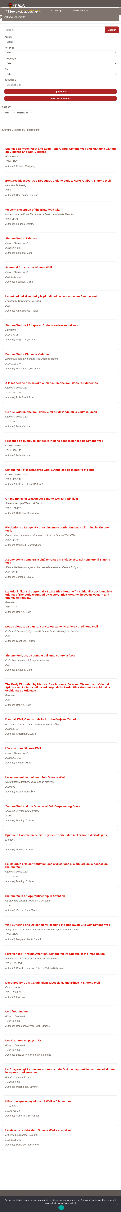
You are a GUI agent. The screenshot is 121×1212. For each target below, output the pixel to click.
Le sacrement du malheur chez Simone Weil (35, 777)
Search (112, 29)
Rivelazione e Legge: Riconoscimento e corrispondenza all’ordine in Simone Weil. (57, 529)
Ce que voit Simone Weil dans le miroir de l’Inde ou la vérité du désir (51, 412)
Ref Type (9, 48)
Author (8, 37)
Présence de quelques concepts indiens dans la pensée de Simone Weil (54, 440)
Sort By (6, 107)
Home (7, 10)
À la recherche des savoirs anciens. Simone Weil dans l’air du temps (51, 383)
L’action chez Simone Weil (23, 748)
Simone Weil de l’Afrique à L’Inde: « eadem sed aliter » (41, 325)
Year (6, 69)
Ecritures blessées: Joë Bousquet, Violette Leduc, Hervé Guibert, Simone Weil (58, 180)
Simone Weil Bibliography (24, 12)
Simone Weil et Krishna (21, 238)
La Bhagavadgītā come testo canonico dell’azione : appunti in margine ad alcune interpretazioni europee (60, 1071)
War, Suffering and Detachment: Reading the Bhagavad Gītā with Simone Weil (57, 924)
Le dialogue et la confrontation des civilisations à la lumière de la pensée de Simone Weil (56, 865)
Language (10, 58)
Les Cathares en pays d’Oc (23, 1040)
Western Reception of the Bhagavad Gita (32, 209)
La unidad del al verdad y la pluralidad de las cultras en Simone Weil (51, 296)
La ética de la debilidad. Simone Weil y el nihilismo (39, 1130)
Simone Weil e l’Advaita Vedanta (27, 354)
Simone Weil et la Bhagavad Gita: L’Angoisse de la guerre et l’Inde (49, 469)
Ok (61, 1207)
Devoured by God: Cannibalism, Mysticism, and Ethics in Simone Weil (52, 982)
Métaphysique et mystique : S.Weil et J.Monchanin (39, 1101)
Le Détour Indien (16, 1011)
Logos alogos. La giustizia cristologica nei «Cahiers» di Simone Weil (51, 626)
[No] (117, 1204)
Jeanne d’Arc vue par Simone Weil (28, 267)
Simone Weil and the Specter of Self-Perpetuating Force (42, 806)
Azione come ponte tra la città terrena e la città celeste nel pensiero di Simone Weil (57, 561)
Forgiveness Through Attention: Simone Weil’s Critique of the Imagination (55, 953)
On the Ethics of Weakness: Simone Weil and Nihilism (41, 498)
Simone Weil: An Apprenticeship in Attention (35, 896)
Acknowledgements (14, 17)
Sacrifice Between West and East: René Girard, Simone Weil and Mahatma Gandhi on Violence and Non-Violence (60, 150)
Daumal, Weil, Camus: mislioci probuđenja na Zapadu (41, 719)
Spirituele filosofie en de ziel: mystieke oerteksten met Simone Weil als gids (56, 835)
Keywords (10, 80)
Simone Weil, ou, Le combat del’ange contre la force (40, 655)
